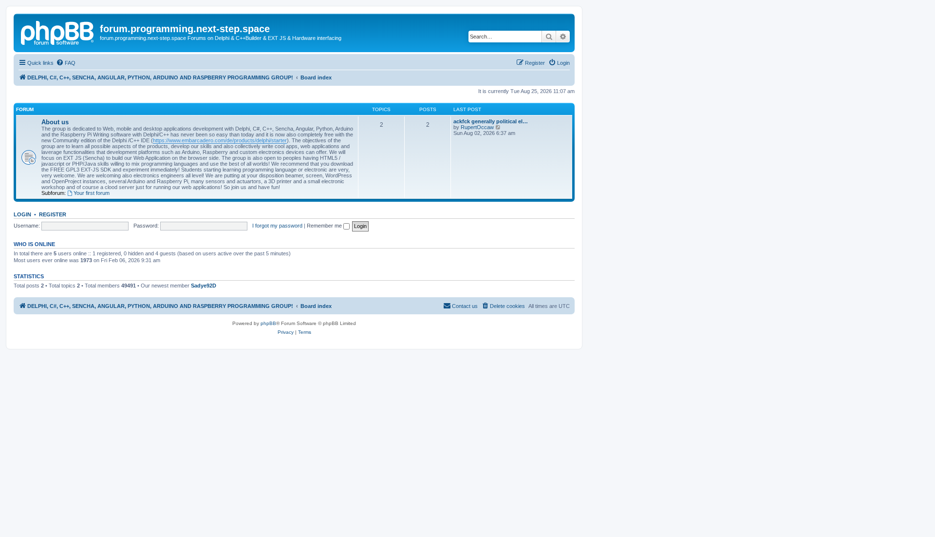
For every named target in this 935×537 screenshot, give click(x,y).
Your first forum (92, 193)
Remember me (325, 226)
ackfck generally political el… (490, 121)
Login (22, 214)
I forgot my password (277, 226)
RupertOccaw (477, 127)
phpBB (268, 323)
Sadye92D (203, 285)
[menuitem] (65, 63)
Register (52, 214)
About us (55, 122)
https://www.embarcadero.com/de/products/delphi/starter (220, 140)
